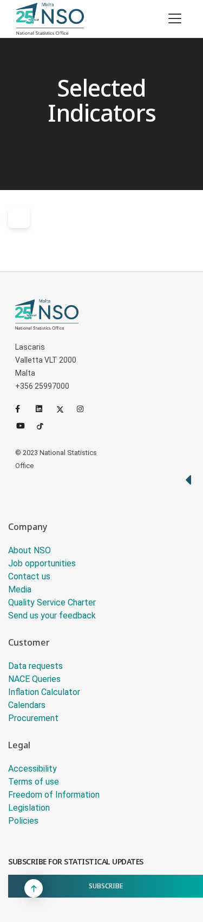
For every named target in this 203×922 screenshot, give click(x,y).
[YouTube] (24, 425)
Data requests (35, 666)
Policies (23, 821)
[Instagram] (85, 409)
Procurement (33, 718)
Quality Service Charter (52, 602)
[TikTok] (45, 425)
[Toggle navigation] (175, 18)
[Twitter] (64, 409)
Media (19, 589)
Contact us (29, 576)
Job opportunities (42, 563)
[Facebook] (23, 409)
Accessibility (32, 768)
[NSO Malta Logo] (50, 19)
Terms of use (33, 781)
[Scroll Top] (33, 888)
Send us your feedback (52, 615)
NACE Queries (34, 679)
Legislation (29, 808)
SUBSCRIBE (106, 886)
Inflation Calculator (44, 692)
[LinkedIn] (44, 409)
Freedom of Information (54, 795)
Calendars (26, 705)
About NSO (29, 550)
